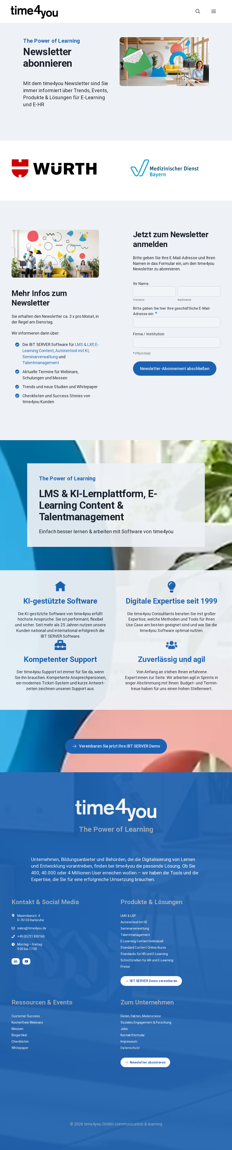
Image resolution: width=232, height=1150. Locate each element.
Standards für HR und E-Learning (144, 954)
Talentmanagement (40, 362)
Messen (17, 1029)
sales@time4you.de (31, 928)
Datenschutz (130, 1048)
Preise (125, 966)
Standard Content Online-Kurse (143, 947)
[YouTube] (26, 961)
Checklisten (20, 1041)
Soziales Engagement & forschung (146, 1022)
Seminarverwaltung (40, 356)
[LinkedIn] (16, 961)
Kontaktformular (133, 1035)
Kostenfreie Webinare (27, 1022)
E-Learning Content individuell (142, 941)
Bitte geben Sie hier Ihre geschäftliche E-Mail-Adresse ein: (172, 311)
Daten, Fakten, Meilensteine (141, 1016)
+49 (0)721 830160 (31, 936)
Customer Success (26, 1016)
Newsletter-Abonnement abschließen (174, 368)
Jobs (124, 1029)
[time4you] (36, 11)
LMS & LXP (84, 344)
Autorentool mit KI (72, 350)
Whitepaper (20, 1048)
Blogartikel (19, 1035)
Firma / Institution (148, 334)
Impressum (129, 1041)
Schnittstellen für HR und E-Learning (147, 960)
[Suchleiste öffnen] (200, 11)
